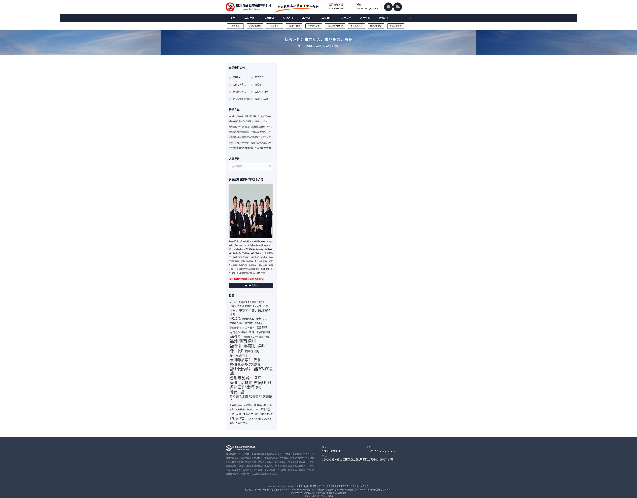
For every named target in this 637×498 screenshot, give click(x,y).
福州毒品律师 (238, 355)
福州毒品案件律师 (244, 360)
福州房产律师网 (361, 490)
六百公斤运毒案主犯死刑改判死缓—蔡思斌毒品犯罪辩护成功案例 (251, 116)
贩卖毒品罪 (260, 405)
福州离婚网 (348, 490)
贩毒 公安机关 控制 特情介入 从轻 (244, 409)
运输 (238, 414)
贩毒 (270, 405)
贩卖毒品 (235, 26)
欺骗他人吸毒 (236, 323)
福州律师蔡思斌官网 (301, 490)
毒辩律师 (234, 336)
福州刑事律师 (242, 341)
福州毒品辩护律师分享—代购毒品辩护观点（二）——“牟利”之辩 (251, 132)
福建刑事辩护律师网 (282, 490)
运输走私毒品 (255, 26)
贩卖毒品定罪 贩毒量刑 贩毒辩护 (250, 398)
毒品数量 (259, 323)
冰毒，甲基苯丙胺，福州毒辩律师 (249, 312)
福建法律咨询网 (375, 490)
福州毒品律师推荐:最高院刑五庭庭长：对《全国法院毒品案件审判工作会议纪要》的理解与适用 (251, 121)
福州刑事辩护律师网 (264, 490)
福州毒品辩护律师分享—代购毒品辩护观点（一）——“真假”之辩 (251, 143)
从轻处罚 (233, 302)
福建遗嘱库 (320, 493)
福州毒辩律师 (241, 387)
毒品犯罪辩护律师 (242, 332)
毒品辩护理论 (376, 26)
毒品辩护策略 (396, 26)
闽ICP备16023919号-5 (322, 496)
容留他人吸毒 (314, 26)
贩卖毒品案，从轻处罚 (241, 405)
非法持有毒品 (294, 26)
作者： (335, 83)
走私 (231, 414)
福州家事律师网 (317, 490)
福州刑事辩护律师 (248, 346)
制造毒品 (275, 26)
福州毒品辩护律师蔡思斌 (250, 383)
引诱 (265, 319)
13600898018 (336, 8)
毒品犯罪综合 (356, 26)
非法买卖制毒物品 (335, 26)
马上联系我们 (251, 285)
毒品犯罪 (261, 327)
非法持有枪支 (267, 414)
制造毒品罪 (248, 319)
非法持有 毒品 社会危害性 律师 (258, 419)
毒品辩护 (308, 83)
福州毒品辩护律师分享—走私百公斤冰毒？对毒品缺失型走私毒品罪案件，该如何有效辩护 (251, 137)
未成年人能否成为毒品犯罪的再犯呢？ (312, 67)
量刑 (257, 414)
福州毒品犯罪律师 (244, 364)
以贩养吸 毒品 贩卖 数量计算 (251, 302)
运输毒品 (248, 413)
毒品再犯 (249, 323)
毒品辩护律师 (263, 332)
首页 (300, 46)
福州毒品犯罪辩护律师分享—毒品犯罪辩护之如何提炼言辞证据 (251, 148)
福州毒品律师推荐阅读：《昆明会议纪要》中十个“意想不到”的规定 (251, 127)
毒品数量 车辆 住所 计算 (242, 328)
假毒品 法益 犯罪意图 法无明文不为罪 (249, 306)
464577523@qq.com (367, 8)
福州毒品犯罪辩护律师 (251, 371)
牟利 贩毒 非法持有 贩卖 (252, 337)
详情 (289, 80)
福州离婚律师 (340, 493)
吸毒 (258, 318)
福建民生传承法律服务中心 (303, 493)
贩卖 (259, 387)
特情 (267, 337)
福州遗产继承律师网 (334, 490)
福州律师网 (252, 351)
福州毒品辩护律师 (245, 378)
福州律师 (236, 351)
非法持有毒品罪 (238, 423)
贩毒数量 (265, 409)
